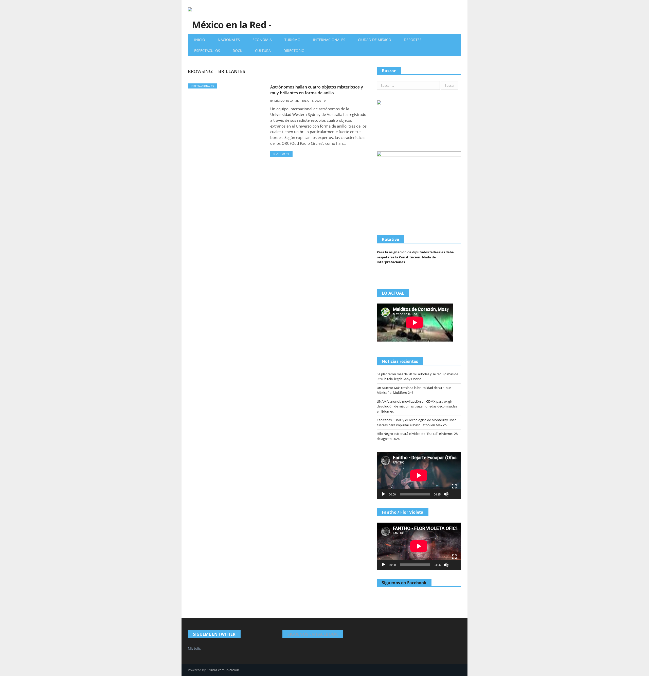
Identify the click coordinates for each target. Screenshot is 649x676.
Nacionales (229, 39)
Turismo (292, 39)
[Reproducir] (383, 494)
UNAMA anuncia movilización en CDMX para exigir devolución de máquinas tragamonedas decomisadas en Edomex (417, 406)
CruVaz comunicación (223, 670)
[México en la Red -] (229, 17)
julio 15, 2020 (311, 100)
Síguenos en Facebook (404, 582)
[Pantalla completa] (454, 486)
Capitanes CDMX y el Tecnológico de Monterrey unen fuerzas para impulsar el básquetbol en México (417, 422)
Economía (262, 39)
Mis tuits (194, 648)
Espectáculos (207, 50)
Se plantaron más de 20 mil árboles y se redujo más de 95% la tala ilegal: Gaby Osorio (417, 376)
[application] (419, 475)
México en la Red (286, 100)
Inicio (199, 39)
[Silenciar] (446, 494)
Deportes (413, 39)
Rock (237, 50)
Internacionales (329, 39)
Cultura (263, 50)
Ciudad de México (374, 39)
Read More (281, 154)
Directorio (293, 50)
